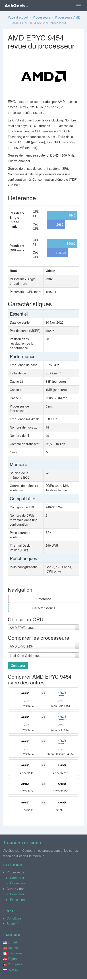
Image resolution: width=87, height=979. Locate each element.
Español (13, 958)
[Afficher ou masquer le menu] (78, 5)
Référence (43, 599)
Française (15, 953)
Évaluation (17, 883)
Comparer (18, 665)
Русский (13, 969)
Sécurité (12, 923)
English (13, 942)
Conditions (14, 918)
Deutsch (13, 947)
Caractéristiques (43, 608)
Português (15, 964)
